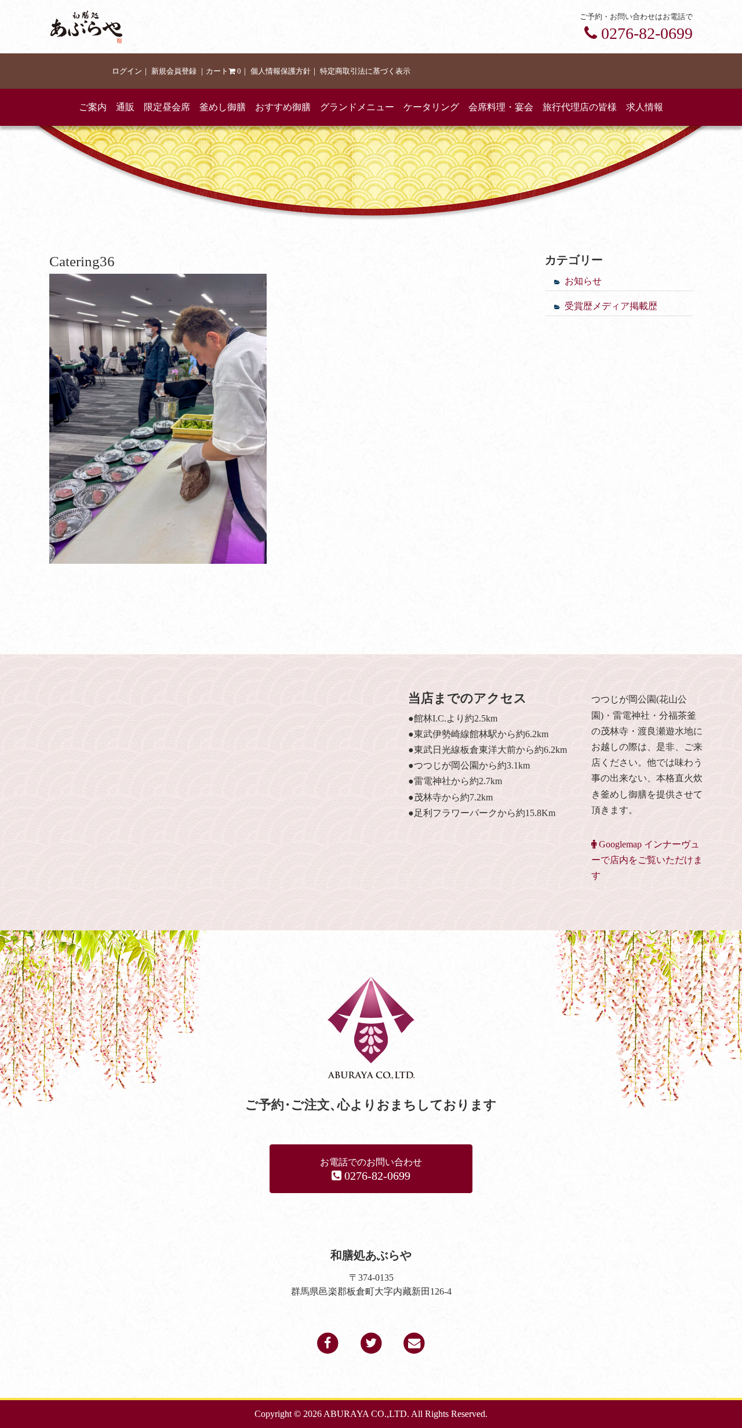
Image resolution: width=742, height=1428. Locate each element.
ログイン (127, 71)
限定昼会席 (167, 107)
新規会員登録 (174, 71)
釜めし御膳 (222, 107)
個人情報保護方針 (280, 71)
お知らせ (583, 281)
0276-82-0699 (645, 33)
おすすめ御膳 (283, 107)
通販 (125, 107)
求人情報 (644, 107)
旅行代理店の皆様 (580, 107)
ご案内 (93, 107)
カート (223, 71)
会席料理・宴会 (500, 107)
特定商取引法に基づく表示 (365, 71)
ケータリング (431, 107)
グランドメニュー (357, 107)
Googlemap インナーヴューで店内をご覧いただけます (647, 859)
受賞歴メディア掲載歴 (611, 306)
